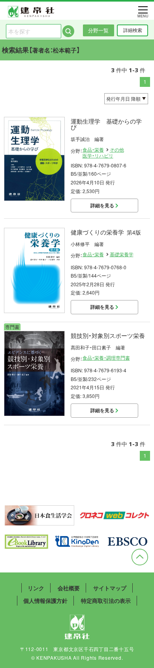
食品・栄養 (93, 149)
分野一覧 (98, 30)
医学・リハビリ (98, 155)
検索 (68, 31)
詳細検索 (132, 30)
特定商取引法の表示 (106, 600)
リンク (36, 588)
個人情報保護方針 (45, 600)
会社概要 (69, 588)
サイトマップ (109, 588)
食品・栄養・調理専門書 (106, 357)
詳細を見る (102, 205)
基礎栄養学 (121, 254)
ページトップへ (139, 557)
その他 (117, 149)
